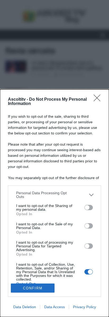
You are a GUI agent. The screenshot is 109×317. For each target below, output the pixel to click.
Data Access (54, 307)
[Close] (99, 100)
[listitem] (54, 194)
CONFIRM (33, 288)
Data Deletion (24, 307)
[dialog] (54, 203)
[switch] (88, 207)
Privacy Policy (84, 307)
